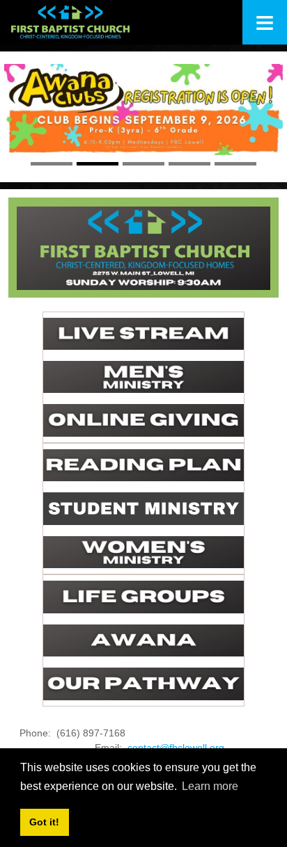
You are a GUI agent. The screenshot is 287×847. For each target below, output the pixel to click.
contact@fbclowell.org (175, 747)
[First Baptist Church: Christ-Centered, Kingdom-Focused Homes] (70, 22)
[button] (25, 121)
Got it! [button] (44, 822)
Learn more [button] (210, 786)
